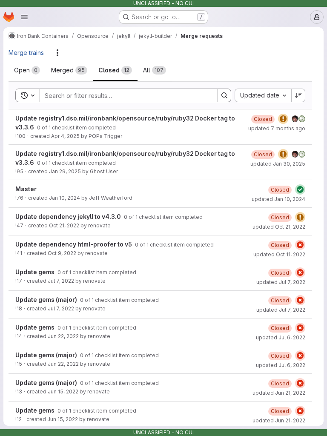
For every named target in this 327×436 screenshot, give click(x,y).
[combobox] (263, 95)
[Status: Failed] (300, 245)
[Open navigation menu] (24, 17)
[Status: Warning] (283, 119)
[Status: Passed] (300, 189)
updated (276, 128)
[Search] (224, 95)
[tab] (27, 70)
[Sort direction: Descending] (298, 95)
